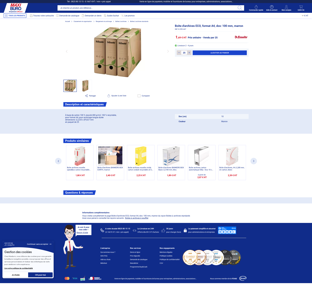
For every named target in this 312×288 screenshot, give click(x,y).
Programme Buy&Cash (138, 267)
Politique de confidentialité (170, 259)
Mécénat (103, 263)
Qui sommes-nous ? (107, 252)
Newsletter (134, 263)
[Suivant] (168, 51)
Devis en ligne (135, 252)
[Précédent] (66, 51)
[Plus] (189, 52)
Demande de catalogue (138, 259)
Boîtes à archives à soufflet (136, 218)
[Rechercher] (240, 7)
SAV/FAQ (103, 256)
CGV (161, 263)
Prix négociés (135, 256)
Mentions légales (166, 252)
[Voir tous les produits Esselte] (241, 37)
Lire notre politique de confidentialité (18, 268)
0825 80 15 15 (77, 1)
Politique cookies (166, 256)
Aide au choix (105, 259)
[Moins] (179, 52)
